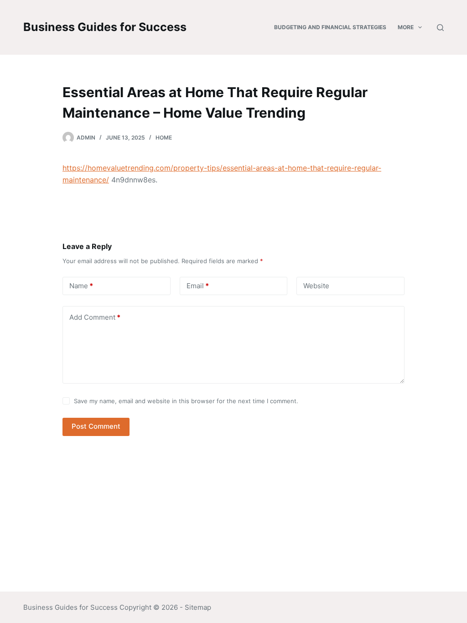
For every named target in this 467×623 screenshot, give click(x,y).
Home (164, 137)
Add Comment (94, 317)
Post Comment (96, 426)
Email (198, 285)
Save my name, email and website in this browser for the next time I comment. (186, 401)
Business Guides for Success (105, 27)
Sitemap (198, 607)
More (406, 27)
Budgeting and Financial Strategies (330, 27)
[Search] (440, 27)
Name (81, 285)
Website (316, 285)
